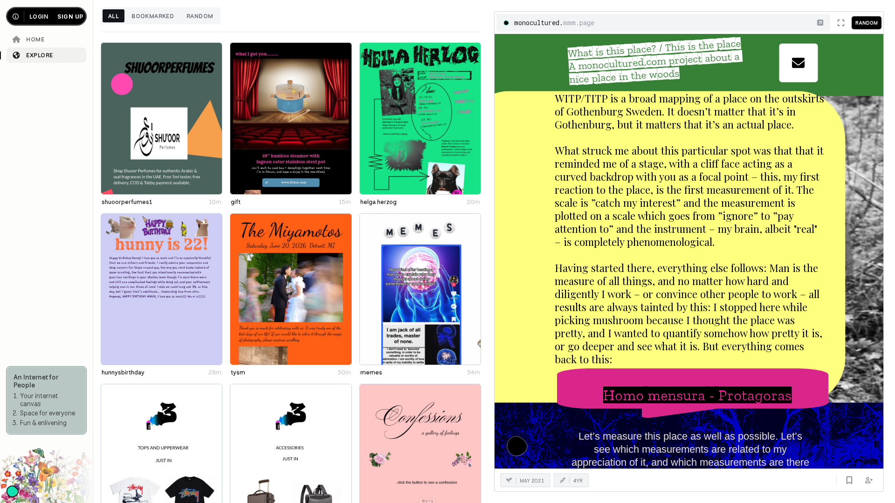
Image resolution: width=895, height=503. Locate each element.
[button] (820, 22)
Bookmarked (152, 16)
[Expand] (841, 23)
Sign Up (70, 16)
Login (38, 16)
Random (199, 16)
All (113, 16)
